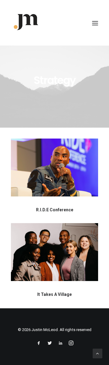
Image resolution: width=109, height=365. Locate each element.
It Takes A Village (54, 294)
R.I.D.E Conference (54, 209)
